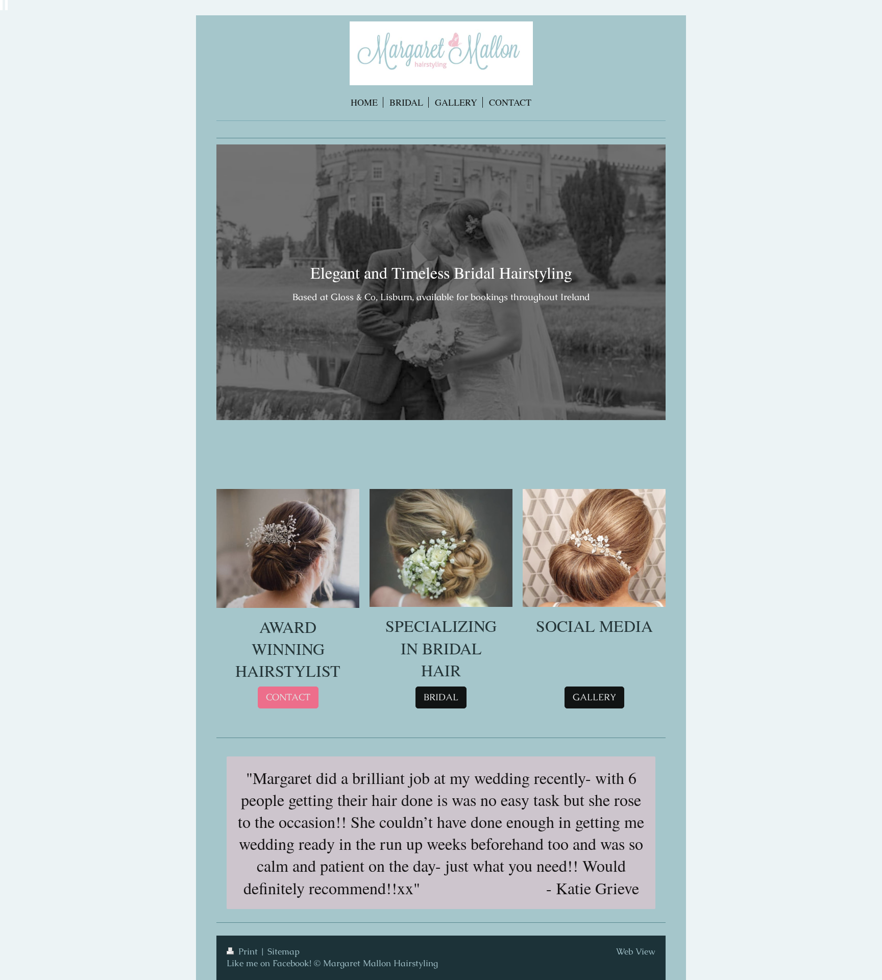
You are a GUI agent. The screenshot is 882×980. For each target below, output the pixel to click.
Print (248, 951)
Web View (635, 951)
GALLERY (594, 697)
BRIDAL (441, 697)
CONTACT (288, 697)
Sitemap (283, 951)
